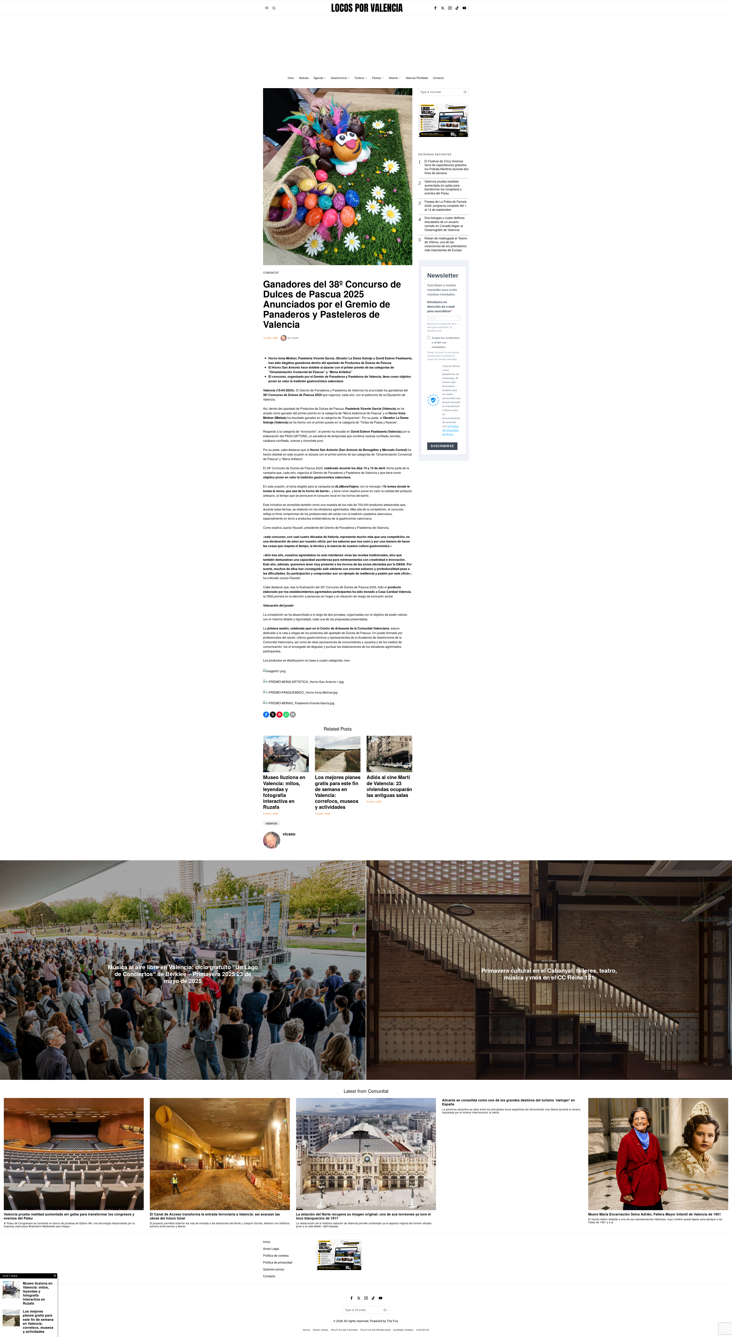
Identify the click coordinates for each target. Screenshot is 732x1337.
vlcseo (295, 338)
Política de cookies (276, 1255)
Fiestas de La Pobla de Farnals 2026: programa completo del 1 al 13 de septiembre (446, 206)
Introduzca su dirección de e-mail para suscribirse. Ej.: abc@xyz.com (442, 327)
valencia (271, 823)
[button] (465, 92)
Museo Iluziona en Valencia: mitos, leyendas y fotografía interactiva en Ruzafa (284, 792)
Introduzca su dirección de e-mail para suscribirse (440, 306)
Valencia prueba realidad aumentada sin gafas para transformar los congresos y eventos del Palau (443, 187)
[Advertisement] (366, 44)
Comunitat (271, 272)
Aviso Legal (271, 1248)
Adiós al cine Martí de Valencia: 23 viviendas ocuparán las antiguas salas (389, 786)
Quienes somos (273, 1269)
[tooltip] (435, 8)
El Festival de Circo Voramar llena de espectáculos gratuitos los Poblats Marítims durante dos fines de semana (447, 167)
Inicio (266, 1242)
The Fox (392, 1321)
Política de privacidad (277, 1262)
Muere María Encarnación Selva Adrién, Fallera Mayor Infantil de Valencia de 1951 (654, 1214)
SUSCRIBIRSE (442, 446)
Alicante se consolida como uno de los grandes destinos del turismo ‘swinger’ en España (508, 1102)
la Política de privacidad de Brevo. (450, 430)
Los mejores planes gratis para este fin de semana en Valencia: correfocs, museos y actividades (337, 792)
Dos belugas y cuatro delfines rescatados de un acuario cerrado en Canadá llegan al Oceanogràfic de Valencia (445, 224)
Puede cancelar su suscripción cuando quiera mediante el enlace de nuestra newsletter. (443, 356)
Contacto (269, 1276)
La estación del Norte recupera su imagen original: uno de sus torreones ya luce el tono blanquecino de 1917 (363, 1216)
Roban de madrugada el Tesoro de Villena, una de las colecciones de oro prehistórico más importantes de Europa (446, 244)
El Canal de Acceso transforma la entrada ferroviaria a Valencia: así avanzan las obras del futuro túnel (215, 1216)
